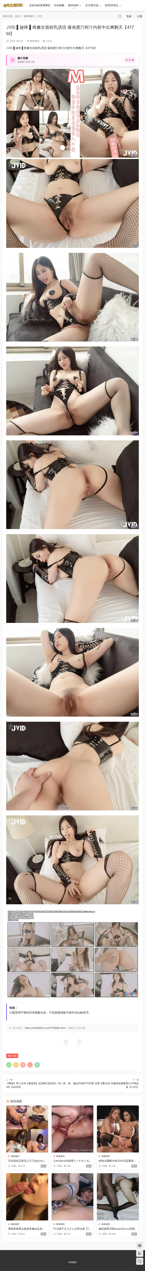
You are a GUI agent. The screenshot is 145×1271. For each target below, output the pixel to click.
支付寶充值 (91, 5)
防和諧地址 (111, 5)
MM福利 (72, 1262)
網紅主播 (12, 1055)
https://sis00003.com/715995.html (45, 1027)
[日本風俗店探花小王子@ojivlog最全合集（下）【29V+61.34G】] (27, 1129)
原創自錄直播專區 (39, 5)
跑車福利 (73, 5)
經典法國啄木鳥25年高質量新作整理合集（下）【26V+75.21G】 (117, 1161)
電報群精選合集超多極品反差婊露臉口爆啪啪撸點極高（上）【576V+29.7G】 (26, 1229)
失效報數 (59, 5)
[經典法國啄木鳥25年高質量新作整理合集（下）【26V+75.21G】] (118, 1129)
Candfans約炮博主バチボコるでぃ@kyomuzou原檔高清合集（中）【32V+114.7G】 (71, 1161)
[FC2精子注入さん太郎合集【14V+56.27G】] (73, 1196)
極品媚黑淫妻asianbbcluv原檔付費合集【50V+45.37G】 (117, 1229)
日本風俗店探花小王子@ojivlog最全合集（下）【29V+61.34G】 (26, 1161)
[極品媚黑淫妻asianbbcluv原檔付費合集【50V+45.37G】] (118, 1196)
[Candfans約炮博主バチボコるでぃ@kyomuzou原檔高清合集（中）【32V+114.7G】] (73, 1129)
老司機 (13, 5)
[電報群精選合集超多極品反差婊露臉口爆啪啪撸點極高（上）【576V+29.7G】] (27, 1196)
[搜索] (120, 16)
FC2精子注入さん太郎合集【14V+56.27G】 (72, 1229)
